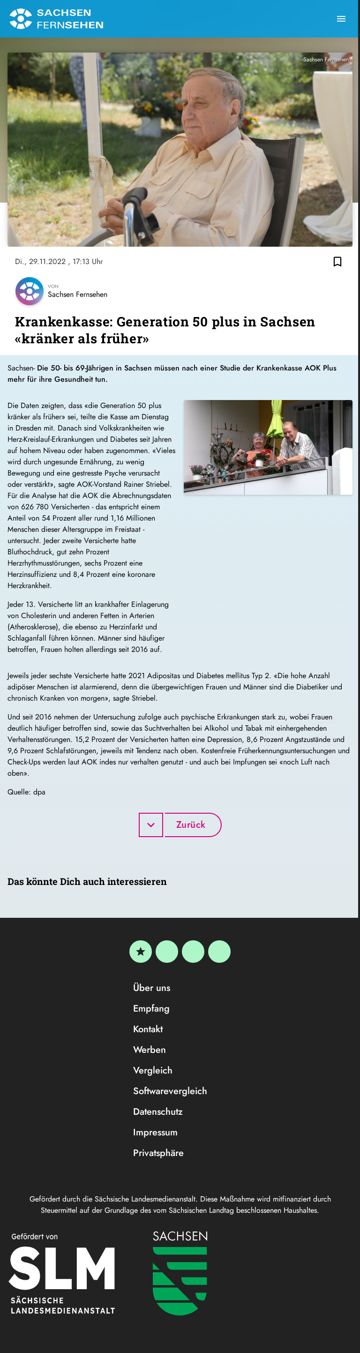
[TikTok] (219, 951)
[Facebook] (167, 951)
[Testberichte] (140, 951)
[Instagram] (193, 951)
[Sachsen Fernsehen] (56, 19)
